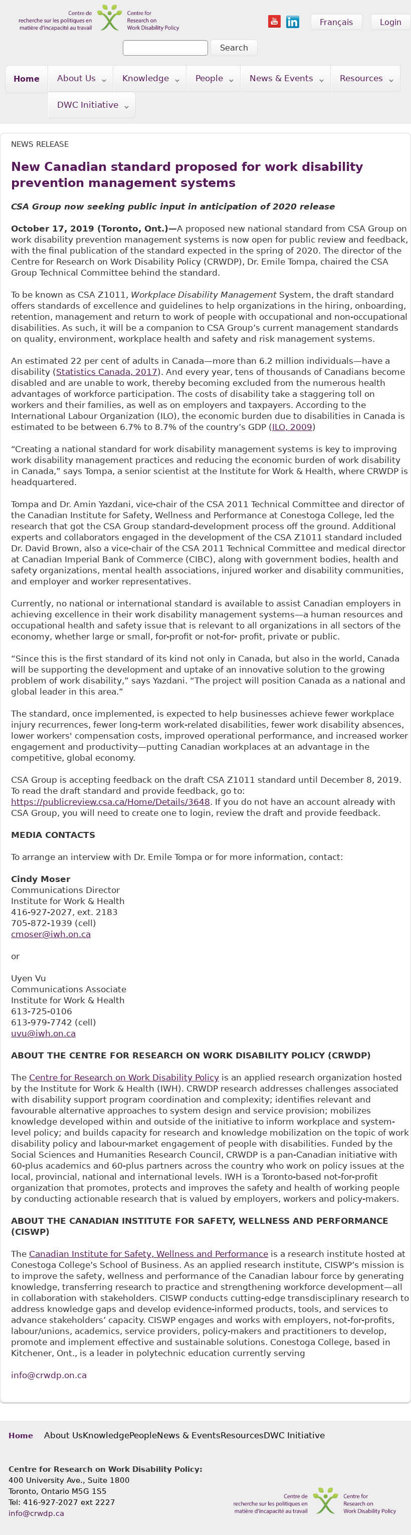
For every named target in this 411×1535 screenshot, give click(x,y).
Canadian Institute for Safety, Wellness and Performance (148, 1254)
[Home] (92, 6)
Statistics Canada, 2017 (106, 372)
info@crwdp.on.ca (49, 1375)
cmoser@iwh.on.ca (51, 934)
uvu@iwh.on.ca (43, 1033)
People (205, 80)
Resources (357, 80)
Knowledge (141, 80)
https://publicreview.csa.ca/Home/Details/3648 (110, 802)
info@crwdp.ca (36, 1513)
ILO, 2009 (292, 427)
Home (27, 79)
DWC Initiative (83, 107)
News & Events (277, 80)
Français (336, 22)
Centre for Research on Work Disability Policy (124, 1077)
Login (390, 22)
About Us (72, 80)
